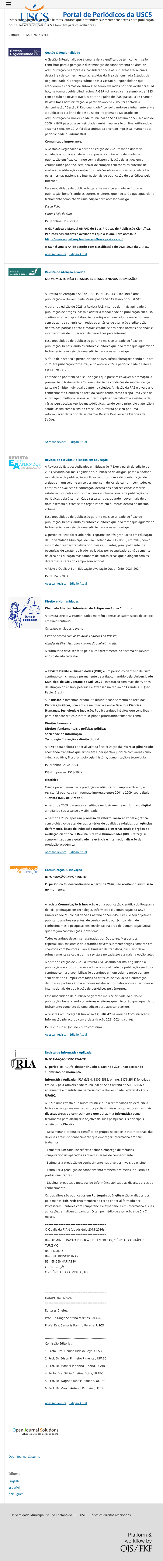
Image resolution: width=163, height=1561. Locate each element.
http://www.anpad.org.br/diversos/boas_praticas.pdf (84, 239)
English (13, 1481)
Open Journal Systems (24, 1456)
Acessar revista (55, 254)
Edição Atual (78, 254)
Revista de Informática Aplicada (68, 1052)
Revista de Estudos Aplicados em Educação (76, 460)
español (14, 1487)
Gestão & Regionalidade (62, 52)
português (15, 1494)
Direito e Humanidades (62, 601)
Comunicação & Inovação (63, 870)
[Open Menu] (8, 4)
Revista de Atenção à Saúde (65, 272)
